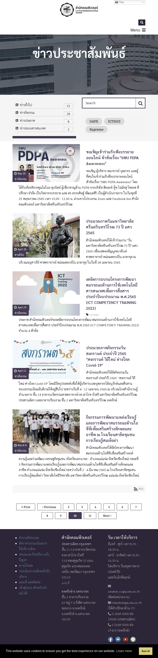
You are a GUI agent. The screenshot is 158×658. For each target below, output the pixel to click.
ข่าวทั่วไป (26, 105)
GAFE (94, 121)
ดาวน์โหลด (26, 565)
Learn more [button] (124, 651)
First (27, 507)
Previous (50, 507)
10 (75, 515)
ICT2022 (114, 121)
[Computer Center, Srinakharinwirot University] (79, 10)
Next (106, 515)
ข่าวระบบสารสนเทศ (32, 128)
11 (90, 515)
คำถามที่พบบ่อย (29, 538)
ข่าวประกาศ (27, 120)
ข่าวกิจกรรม (27, 113)
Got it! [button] (146, 651)
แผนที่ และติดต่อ (29, 582)
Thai (121, 2)
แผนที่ (66, 583)
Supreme (96, 129)
